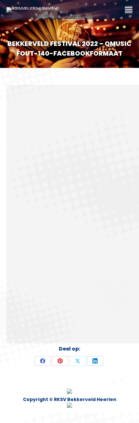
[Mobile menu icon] (129, 10)
